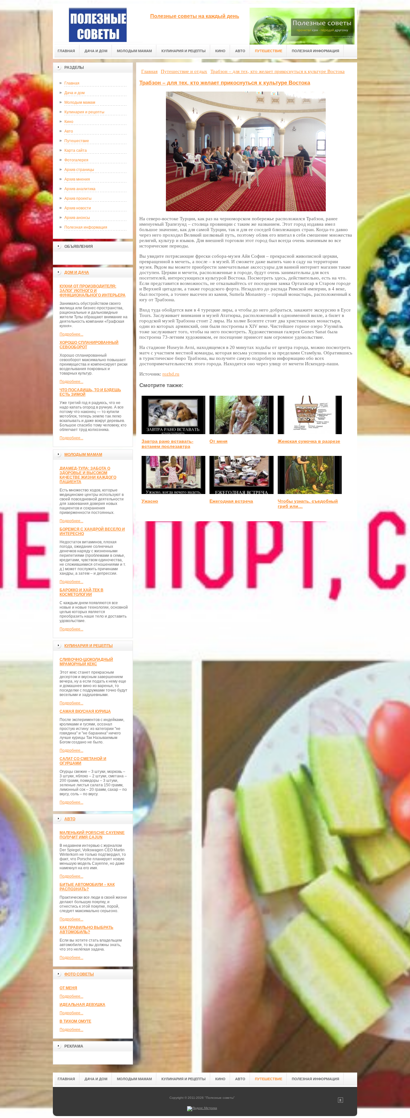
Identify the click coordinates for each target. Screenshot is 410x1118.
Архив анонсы (77, 217)
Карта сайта (75, 150)
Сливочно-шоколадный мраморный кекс (86, 661)
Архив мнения (77, 179)
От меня (68, 988)
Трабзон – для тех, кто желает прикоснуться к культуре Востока (224, 83)
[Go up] (340, 1101)
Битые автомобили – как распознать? (87, 886)
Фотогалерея (76, 160)
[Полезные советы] (98, 23)
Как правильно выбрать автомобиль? (86, 929)
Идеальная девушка (82, 1004)
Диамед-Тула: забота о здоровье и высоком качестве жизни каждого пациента (88, 475)
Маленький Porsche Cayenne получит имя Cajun (92, 834)
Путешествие (76, 141)
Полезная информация (85, 227)
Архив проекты (78, 198)
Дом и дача (76, 272)
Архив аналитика (79, 189)
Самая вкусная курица (85, 711)
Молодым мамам (79, 102)
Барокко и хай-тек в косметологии (81, 592)
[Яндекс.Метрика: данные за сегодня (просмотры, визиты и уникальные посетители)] (202, 1108)
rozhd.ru (170, 374)
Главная (71, 83)
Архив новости (77, 208)
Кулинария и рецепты (84, 112)
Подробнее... (71, 334)
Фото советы (79, 974)
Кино (68, 121)
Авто (68, 131)
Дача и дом (74, 93)
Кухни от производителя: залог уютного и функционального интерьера (93, 290)
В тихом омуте (75, 1021)
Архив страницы (79, 169)
